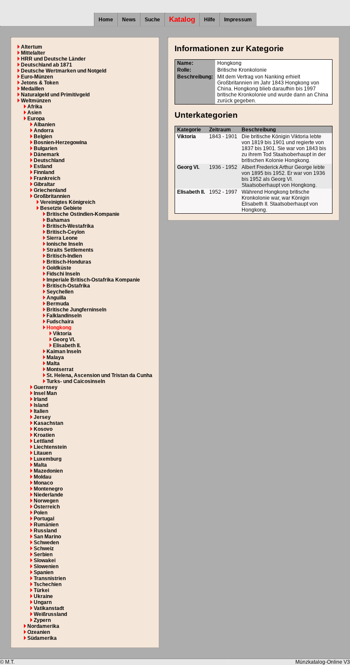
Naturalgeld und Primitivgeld (55, 95)
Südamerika (42, 638)
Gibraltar (44, 184)
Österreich (47, 507)
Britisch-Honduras (69, 262)
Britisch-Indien (64, 256)
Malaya (55, 357)
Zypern (42, 620)
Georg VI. (64, 340)
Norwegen (46, 501)
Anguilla (56, 298)
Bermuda (58, 304)
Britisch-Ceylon (66, 232)
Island (41, 405)
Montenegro (48, 489)
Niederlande (48, 495)
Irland (40, 399)
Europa (36, 119)
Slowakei (44, 560)
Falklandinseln (64, 316)
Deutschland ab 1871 (46, 65)
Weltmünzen (36, 101)
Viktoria (62, 334)
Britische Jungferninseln (76, 310)
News (129, 20)
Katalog (182, 19)
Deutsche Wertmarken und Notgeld (63, 71)
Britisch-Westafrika (70, 226)
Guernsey (46, 387)
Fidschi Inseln (63, 274)
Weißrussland (50, 614)
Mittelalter (33, 53)
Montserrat (60, 369)
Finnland (44, 172)
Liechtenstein (50, 447)
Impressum (238, 20)
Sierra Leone (62, 238)
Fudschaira (60, 322)
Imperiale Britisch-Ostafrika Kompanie (93, 280)
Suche (152, 20)
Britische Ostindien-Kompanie (83, 214)
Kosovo (43, 429)
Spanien (43, 572)
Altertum (31, 47)
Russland (45, 531)
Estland (43, 166)
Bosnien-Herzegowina (60, 142)
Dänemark (46, 154)
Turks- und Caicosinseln (76, 381)
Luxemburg (47, 459)
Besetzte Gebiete (61, 208)
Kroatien (44, 435)
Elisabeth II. (67, 345)
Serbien (43, 555)
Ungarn (43, 602)
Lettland (43, 441)
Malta (53, 363)
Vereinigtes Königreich (67, 202)
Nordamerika (43, 626)
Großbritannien (52, 196)
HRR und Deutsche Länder (53, 59)
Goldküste (59, 268)
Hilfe (209, 20)
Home (106, 20)
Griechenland (50, 190)
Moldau (42, 477)
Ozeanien (38, 632)
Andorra (44, 131)
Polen (40, 513)
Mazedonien (48, 471)
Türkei (41, 590)
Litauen (43, 453)
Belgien (43, 136)
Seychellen (60, 292)
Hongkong (59, 328)
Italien (41, 411)
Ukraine (43, 596)
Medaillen (32, 89)
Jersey (42, 417)
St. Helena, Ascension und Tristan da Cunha (99, 375)
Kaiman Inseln (64, 351)
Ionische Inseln (65, 244)
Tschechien (47, 584)
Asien (34, 113)
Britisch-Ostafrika (68, 286)
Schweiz (44, 549)
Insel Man (45, 393)
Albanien (44, 125)
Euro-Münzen (37, 77)
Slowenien (46, 566)
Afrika (34, 107)
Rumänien (46, 525)
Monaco (43, 483)
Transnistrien (50, 578)
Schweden (46, 543)
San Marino (47, 537)
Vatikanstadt (49, 608)
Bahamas (58, 220)
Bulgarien (45, 148)
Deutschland (49, 160)
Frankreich (47, 178)
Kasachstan (48, 423)
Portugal (44, 519)
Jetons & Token (39, 83)
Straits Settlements (70, 250)
